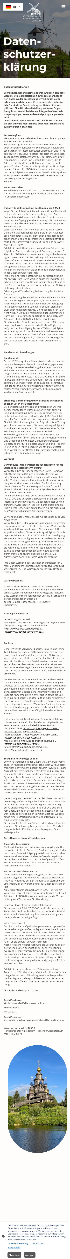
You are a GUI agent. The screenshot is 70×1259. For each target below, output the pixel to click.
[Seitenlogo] (35, 12)
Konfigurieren (14, 1247)
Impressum (38, 1243)
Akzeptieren (14, 1254)
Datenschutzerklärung (18, 1243)
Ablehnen (29, 1254)
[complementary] (13, 7)
